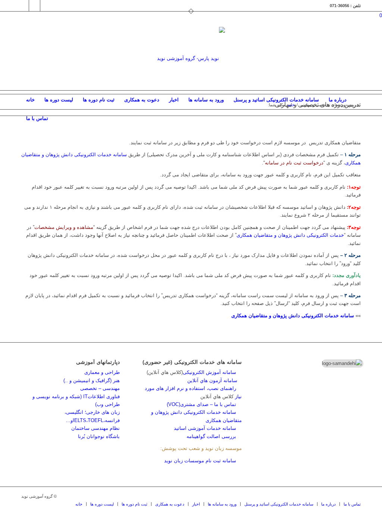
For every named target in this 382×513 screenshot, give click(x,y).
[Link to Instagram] (23, 5)
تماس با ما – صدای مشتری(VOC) (201, 404)
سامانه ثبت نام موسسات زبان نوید (200, 460)
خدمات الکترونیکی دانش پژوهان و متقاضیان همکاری (290, 235)
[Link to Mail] (34, 5)
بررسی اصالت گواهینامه (211, 436)
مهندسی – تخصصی (100, 388)
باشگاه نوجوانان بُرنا (99, 436)
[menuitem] (30, 100)
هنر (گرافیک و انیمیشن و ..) (91, 380)
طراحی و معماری (102, 372)
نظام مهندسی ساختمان (95, 428)
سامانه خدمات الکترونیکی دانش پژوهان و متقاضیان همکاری (292, 315)
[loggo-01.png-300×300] (191, 58)
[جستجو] (356, 118)
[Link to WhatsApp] (45, 5)
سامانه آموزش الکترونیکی (209, 372)
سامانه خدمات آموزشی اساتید (205, 428)
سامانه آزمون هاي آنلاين (214, 380)
